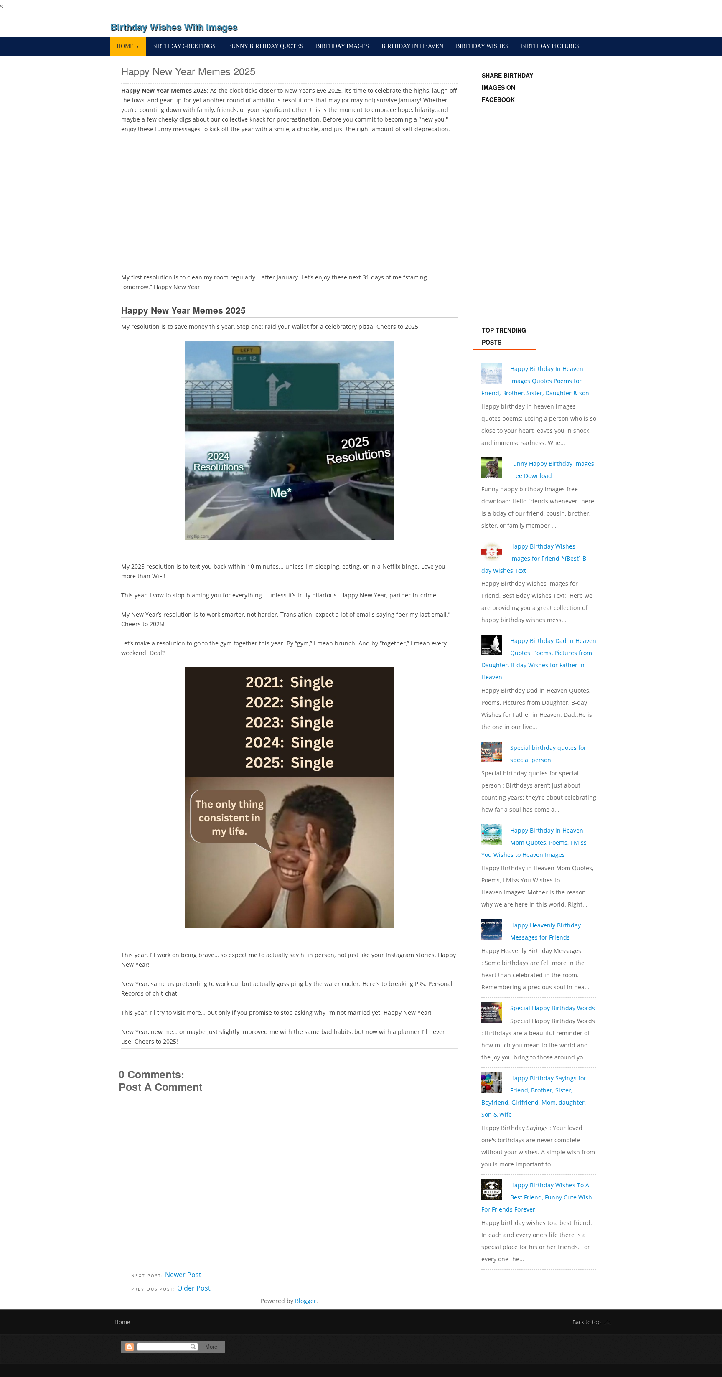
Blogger (305, 1301)
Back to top (586, 1322)
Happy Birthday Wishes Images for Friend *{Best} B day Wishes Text (533, 558)
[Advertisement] (289, 201)
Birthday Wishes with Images (173, 26)
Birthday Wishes (482, 46)
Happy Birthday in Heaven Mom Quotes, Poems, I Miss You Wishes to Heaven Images (534, 842)
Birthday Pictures (550, 46)
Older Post (194, 1288)
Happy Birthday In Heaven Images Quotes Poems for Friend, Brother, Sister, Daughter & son (535, 381)
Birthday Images (342, 46)
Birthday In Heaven (412, 46)
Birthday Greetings (184, 46)
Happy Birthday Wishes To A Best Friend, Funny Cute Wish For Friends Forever (536, 1197)
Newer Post (183, 1274)
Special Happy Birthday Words (552, 1008)
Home (128, 46)
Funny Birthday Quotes (265, 46)
